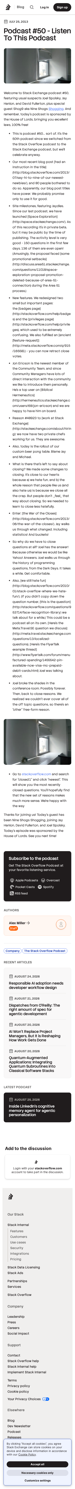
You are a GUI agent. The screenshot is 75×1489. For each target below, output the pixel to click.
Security (16, 1248)
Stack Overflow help (23, 1361)
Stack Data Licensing (24, 1267)
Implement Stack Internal (27, 1372)
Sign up (62, 7)
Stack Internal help (22, 1367)
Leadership (16, 1317)
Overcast (53, 880)
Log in (44, 7)
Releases (14, 1437)
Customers (18, 1237)
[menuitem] (32, 7)
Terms (12, 1380)
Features (16, 1231)
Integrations (19, 1254)
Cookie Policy (27, 1454)
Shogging (56, 109)
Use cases (18, 1242)
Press (12, 1322)
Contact (14, 1355)
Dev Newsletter (19, 1426)
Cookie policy (18, 1391)
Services (14, 1287)
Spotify (48, 887)
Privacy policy (19, 1386)
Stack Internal (18, 1225)
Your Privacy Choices (24, 1399)
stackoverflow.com (36, 774)
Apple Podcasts (26, 880)
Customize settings (38, 1480)
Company (13, 951)
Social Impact (18, 1333)
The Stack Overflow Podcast (44, 951)
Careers (13, 1328)
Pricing (15, 1259)
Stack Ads (15, 1273)
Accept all (37, 1464)
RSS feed (21, 893)
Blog (11, 1420)
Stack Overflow (19, 1295)
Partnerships (17, 1281)
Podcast (14, 1432)
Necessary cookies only (37, 1472)
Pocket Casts (25, 887)
